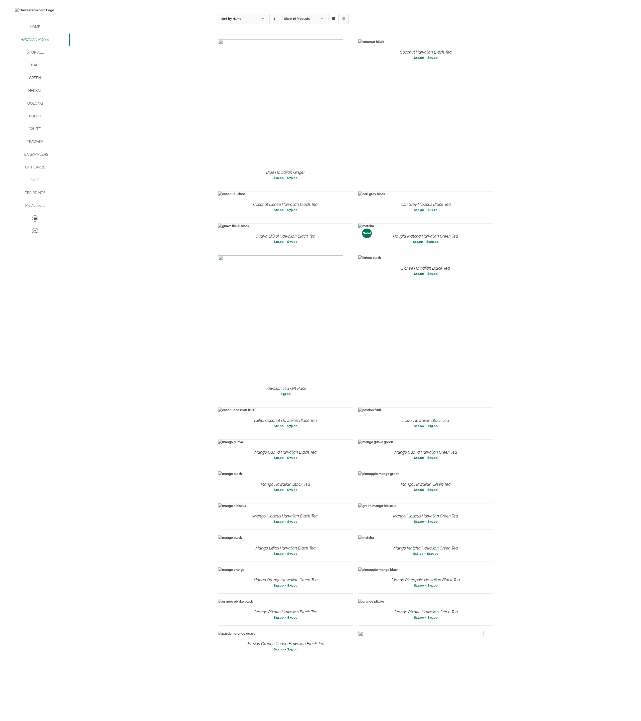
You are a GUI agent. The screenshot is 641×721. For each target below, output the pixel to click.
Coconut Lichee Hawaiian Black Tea (285, 204)
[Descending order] (274, 19)
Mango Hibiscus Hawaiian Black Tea (285, 516)
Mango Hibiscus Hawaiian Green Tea (425, 516)
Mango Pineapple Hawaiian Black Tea (426, 580)
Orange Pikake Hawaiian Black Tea (285, 612)
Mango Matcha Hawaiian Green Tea (425, 548)
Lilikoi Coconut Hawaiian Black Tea (285, 420)
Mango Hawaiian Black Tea (285, 484)
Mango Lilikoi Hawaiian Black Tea (285, 548)
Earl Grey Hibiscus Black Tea (426, 204)
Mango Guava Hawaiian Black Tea (285, 452)
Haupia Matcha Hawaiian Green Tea (425, 236)
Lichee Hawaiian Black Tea (425, 268)
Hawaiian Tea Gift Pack (285, 388)
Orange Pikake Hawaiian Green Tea (426, 612)
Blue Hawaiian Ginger (285, 172)
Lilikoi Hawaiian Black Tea (425, 420)
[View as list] (343, 19)
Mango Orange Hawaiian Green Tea (285, 580)
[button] (35, 231)
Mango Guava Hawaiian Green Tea (425, 452)
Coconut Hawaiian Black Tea (426, 52)
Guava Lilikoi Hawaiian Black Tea (285, 236)
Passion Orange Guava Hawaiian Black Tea (285, 643)
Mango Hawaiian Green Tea (426, 484)
